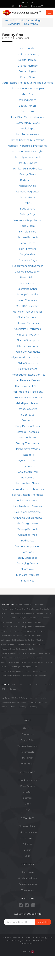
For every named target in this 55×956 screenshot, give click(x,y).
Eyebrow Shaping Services (27, 266)
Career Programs (7, 644)
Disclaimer (27, 757)
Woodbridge (33, 707)
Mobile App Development (34, 604)
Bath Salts (27, 552)
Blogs (27, 803)
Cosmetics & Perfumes (27, 329)
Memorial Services (8, 636)
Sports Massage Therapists (27, 494)
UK (37, 684)
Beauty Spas (27, 77)
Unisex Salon (27, 277)
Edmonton (34, 698)
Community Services (24, 662)
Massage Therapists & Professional (27, 145)
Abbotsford (15, 698)
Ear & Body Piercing (27, 54)
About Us (27, 728)
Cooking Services (39, 671)
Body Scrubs (27, 180)
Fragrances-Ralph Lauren (28, 220)
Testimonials (27, 752)
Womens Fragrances (27, 191)
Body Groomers (27, 369)
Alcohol (36, 618)
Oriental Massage (27, 65)
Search (27, 850)
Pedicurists (27, 540)
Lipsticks (27, 203)
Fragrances (27, 580)
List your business (27, 832)
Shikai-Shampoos (28, 363)
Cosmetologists (27, 71)
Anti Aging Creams (27, 563)
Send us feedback (27, 878)
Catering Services (8, 662)
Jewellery (42, 676)
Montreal (15, 702)
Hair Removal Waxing (27, 449)
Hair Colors (27, 477)
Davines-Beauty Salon (27, 271)
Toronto (33, 702)
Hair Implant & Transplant (27, 391)
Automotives (28, 622)
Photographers (7, 609)
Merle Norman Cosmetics (27, 311)
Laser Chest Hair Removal (27, 397)
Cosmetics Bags (27, 260)
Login (27, 855)
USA (20, 684)
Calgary (24, 698)
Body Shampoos (27, 557)
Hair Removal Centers (27, 380)
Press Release (27, 786)
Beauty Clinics (27, 174)
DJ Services (29, 640)
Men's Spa (27, 94)
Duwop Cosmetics (27, 294)
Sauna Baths (27, 48)
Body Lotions (27, 208)
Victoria (4, 707)
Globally (13, 684)
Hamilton (43, 698)
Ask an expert (27, 838)
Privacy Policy (27, 740)
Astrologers (5, 640)
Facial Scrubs (27, 243)
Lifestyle (18, 622)
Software (19, 604)
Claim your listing (27, 826)
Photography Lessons (27, 653)
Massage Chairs (27, 185)
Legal (3, 613)
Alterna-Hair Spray (27, 346)
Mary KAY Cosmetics (27, 306)
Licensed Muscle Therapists (28, 489)
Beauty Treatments (27, 443)
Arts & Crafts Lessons (9, 653)
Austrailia (48, 684)
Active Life (34, 631)
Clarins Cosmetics (27, 317)
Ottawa (13, 707)
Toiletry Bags (27, 214)
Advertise (27, 844)
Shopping (25, 631)
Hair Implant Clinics (27, 483)
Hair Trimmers (27, 248)
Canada (13, 689)
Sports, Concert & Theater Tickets (29, 636)
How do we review (27, 780)
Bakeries (16, 676)
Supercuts (27, 414)
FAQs (27, 809)
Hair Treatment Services (27, 506)
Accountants (6, 676)
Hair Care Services (27, 500)
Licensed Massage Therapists (27, 88)
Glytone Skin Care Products (27, 357)
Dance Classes (6, 658)
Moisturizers (27, 197)
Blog (14, 6)
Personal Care (27, 437)
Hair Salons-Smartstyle (27, 512)
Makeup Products (27, 529)
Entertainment (7, 622)
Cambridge (36, 6)
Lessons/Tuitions (38, 644)
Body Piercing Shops (27, 426)
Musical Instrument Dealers (12, 671)
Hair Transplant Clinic (27, 386)
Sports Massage (27, 60)
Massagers (28, 454)
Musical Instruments (9, 649)
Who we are (27, 763)
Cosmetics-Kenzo (27, 288)
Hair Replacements (27, 134)
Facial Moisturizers (27, 472)
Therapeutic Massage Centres (27, 374)
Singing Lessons (43, 653)
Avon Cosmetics (27, 300)
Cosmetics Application (27, 546)
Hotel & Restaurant (17, 613)
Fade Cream (27, 225)
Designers (48, 613)
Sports (31, 649)
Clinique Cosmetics (28, 323)
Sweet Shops (15, 667)
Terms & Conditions (27, 746)
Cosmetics (27, 420)
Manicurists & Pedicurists (27, 168)
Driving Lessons (36, 658)
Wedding (39, 640)
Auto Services (6, 627)
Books (3, 667)
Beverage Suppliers (29, 667)
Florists (27, 671)
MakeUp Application (27, 403)
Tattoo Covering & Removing (27, 140)
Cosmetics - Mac (27, 534)
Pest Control (14, 631)
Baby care (48, 662)
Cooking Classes (18, 640)
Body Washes (27, 254)
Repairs (4, 631)
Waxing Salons (27, 100)
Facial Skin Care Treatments (27, 117)
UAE (3, 689)
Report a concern (27, 884)
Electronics (46, 618)
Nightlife (38, 622)
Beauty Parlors (27, 105)
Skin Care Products (27, 574)
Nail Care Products (28, 334)
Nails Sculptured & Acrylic (27, 151)
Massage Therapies (28, 432)
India (30, 684)
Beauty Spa (38, 662)
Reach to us (27, 872)
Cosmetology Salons (27, 123)
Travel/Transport (25, 618)
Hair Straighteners (27, 523)
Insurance (23, 649)
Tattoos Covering (27, 409)
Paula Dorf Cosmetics (27, 351)
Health (12, 618)
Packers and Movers (29, 676)
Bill (2, 618)
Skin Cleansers (27, 231)
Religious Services (21, 658)
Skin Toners (27, 569)
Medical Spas (27, 128)
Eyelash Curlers (27, 460)
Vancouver (43, 702)
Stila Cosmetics (27, 283)
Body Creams (27, 466)
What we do (27, 890)
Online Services (33, 609)
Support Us (27, 734)
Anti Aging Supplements (27, 517)
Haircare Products (27, 237)
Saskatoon (25, 702)
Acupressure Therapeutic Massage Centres (27, 82)
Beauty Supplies (27, 163)
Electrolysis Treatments (27, 157)
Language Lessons (23, 644)
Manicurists (27, 111)
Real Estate (44, 609)
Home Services (39, 627)
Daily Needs (27, 627)
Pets (15, 627)
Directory (27, 792)
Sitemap (27, 797)
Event (42, 631)
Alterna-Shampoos (28, 340)
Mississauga (6, 702)
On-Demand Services (34, 613)
